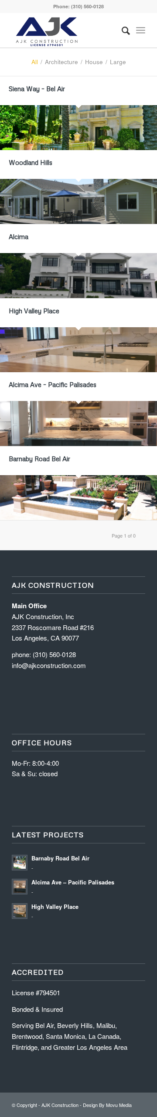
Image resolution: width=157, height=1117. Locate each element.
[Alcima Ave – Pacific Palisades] (78, 423)
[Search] (121, 30)
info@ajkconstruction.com (49, 665)
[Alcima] (78, 275)
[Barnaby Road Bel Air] (78, 497)
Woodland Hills (30, 162)
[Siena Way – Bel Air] (78, 127)
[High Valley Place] (78, 349)
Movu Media (119, 1104)
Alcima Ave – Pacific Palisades (52, 384)
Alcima (18, 236)
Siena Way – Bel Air (37, 89)
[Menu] (140, 30)
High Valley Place (34, 311)
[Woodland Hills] (78, 201)
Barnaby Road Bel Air (39, 459)
